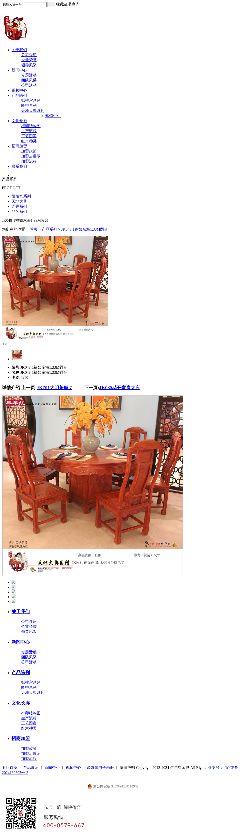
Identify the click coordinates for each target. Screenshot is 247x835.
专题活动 (29, 75)
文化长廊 (19, 121)
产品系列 (49, 229)
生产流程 (29, 131)
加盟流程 (29, 161)
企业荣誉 (29, 60)
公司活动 (29, 85)
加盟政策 (29, 151)
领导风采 (29, 65)
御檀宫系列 (31, 100)
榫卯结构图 (31, 126)
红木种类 (29, 141)
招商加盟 (19, 146)
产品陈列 (19, 95)
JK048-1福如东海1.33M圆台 (84, 229)
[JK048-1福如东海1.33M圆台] (55, 340)
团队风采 (29, 80)
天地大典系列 (32, 111)
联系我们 (19, 166)
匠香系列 (29, 106)
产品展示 (31, 768)
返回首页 (9, 768)
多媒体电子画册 (100, 768)
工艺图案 (29, 136)
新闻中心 (19, 70)
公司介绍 (29, 55)
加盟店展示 (31, 156)
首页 (34, 229)
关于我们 (19, 50)
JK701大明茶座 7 (54, 387)
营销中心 (53, 116)
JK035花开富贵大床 (119, 387)
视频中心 (19, 90)
